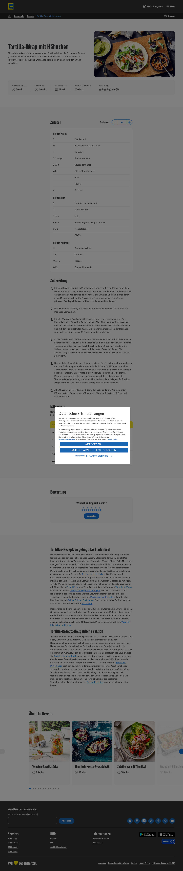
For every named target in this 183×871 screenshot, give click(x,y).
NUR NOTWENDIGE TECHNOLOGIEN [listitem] (93, 450)
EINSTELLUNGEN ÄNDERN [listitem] (91, 456)
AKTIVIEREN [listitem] (93, 444)
